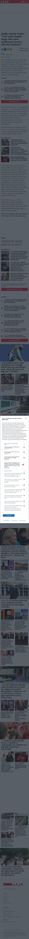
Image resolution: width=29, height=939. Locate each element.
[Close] (26, 418)
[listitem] (14, 444)
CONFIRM (8, 515)
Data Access (14, 520)
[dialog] (14, 469)
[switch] (23, 447)
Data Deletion (7, 520)
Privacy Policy (22, 520)
